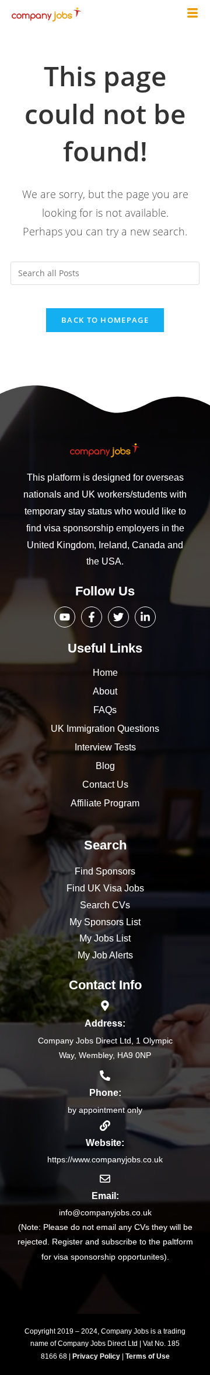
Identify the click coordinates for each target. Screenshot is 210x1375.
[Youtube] (64, 617)
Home (105, 673)
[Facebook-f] (91, 617)
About (105, 691)
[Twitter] (118, 617)
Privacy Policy (97, 1356)
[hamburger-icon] (192, 14)
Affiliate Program (105, 803)
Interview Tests (105, 747)
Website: (105, 1143)
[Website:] (105, 1125)
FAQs (105, 710)
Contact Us (105, 784)
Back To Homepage (105, 320)
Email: (105, 1196)
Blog (105, 766)
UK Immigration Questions (105, 729)
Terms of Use (147, 1356)
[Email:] (105, 1178)
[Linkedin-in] (145, 617)
